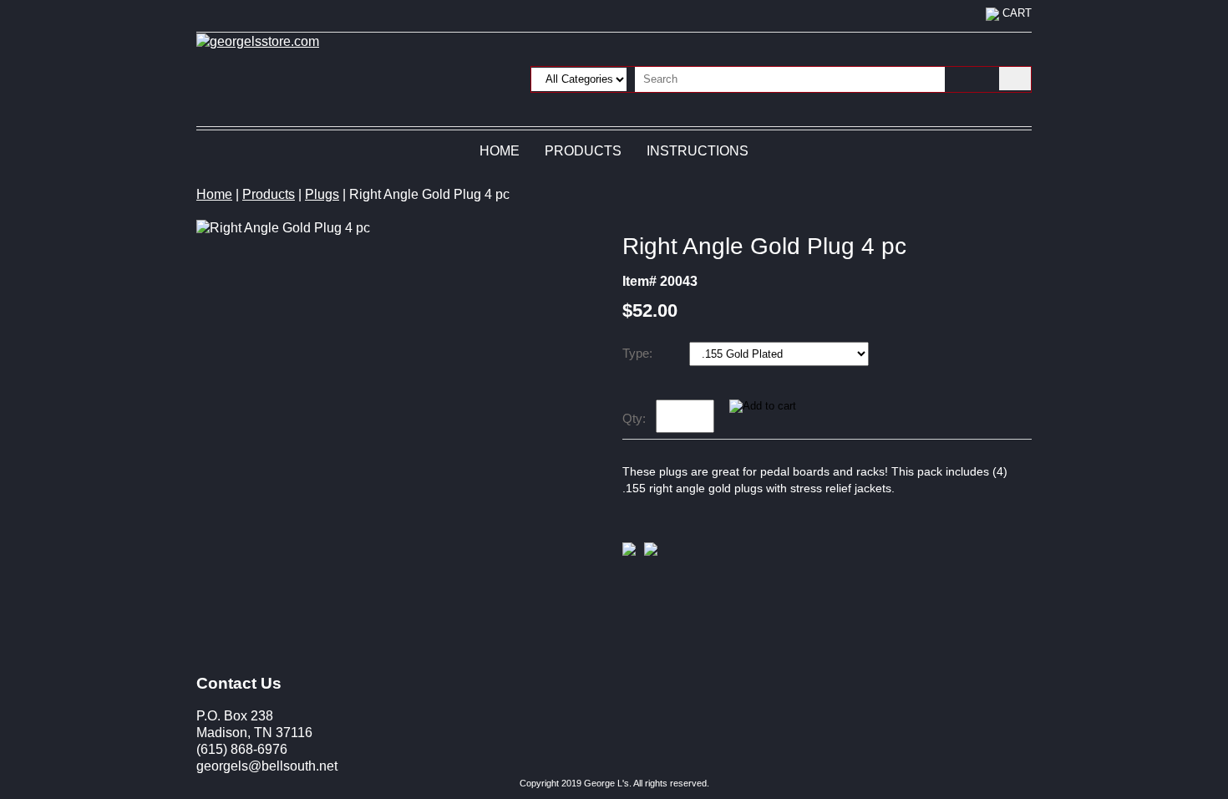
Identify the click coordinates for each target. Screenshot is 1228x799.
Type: (639, 353)
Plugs (322, 194)
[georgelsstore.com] (257, 40)
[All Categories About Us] (738, 78)
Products (583, 151)
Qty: (634, 418)
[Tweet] (629, 551)
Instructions (697, 151)
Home (500, 151)
